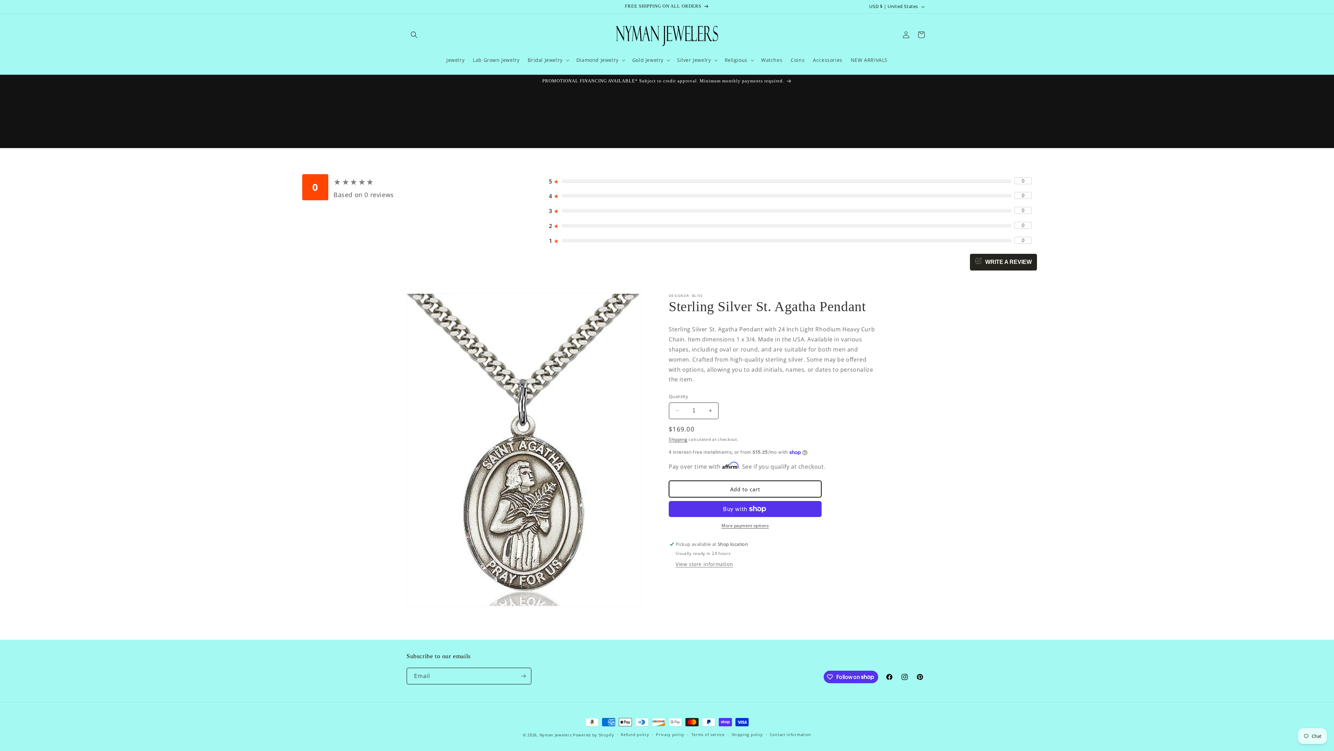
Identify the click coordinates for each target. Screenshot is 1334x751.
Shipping (678, 439)
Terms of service (708, 734)
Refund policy (635, 734)
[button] (414, 34)
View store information (704, 564)
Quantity (678, 396)
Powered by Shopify (593, 734)
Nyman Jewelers (556, 734)
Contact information (790, 734)
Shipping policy (747, 734)
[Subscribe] (523, 676)
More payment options (745, 525)
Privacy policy (670, 734)
